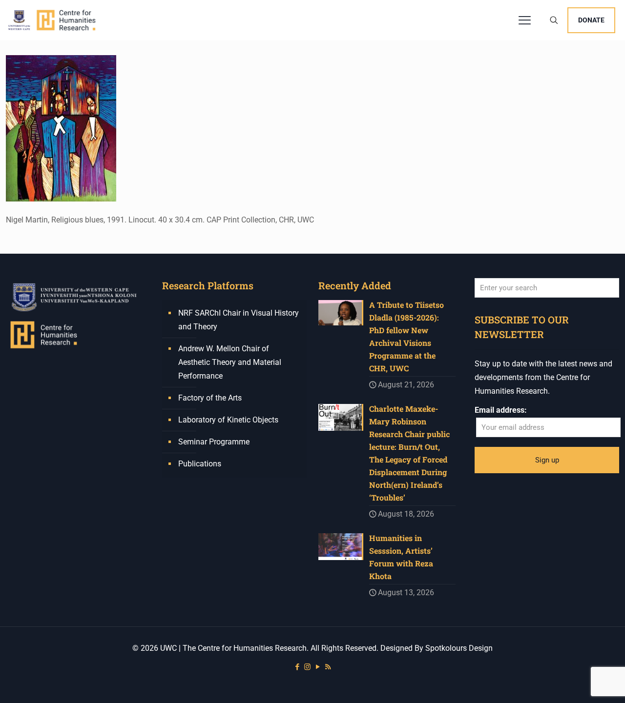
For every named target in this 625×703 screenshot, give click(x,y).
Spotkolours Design (459, 648)
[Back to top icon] (578, 683)
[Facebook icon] (297, 667)
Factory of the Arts (210, 397)
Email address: (501, 410)
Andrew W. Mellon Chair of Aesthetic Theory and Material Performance (229, 362)
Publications (199, 463)
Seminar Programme (214, 441)
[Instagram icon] (307, 667)
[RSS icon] (328, 667)
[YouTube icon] (317, 667)
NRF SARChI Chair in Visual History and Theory (238, 319)
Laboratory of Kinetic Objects (228, 419)
